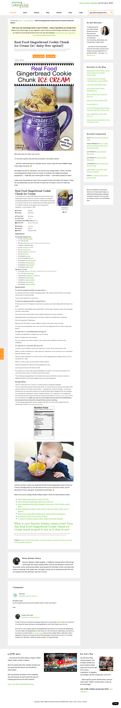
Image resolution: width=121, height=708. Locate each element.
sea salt (28, 256)
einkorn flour (26, 243)
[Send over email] (2, 358)
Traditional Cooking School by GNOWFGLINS (20, 5)
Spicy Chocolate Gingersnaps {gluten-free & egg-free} (35, 502)
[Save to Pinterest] (2, 354)
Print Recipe (51, 56)
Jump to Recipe (38, 56)
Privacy (79, 701)
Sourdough (28, 542)
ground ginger (30, 282)
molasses (25, 252)
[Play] (46, 670)
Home (20, 21)
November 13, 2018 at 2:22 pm (30, 617)
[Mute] (72, 670)
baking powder (30, 265)
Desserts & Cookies (52, 540)
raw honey (25, 254)
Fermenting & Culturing (65, 540)
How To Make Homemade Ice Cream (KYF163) (33, 499)
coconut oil (25, 247)
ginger (31, 258)
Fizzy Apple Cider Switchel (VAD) (97, 85)
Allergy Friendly (25, 540)
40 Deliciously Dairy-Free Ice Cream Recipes (33, 516)
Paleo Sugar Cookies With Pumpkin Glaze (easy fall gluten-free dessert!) (41, 514)
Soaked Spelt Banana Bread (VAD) (97, 100)
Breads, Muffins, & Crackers (38, 540)
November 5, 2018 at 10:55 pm (28, 596)
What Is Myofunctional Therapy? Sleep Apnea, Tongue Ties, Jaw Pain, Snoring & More (98, 73)
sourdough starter (27, 238)
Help (75, 701)
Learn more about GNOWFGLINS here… (21, 684)
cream (26, 271)
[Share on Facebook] (2, 350)
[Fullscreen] (75, 670)
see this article (64, 395)
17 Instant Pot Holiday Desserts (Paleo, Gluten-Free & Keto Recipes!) (40, 519)
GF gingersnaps (37, 633)
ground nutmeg (30, 262)
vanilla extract (30, 277)
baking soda (29, 267)
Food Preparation (28, 21)
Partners (84, 701)
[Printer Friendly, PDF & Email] (19, 60)
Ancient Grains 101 (92, 104)
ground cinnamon (31, 260)
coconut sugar (26, 249)
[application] (60, 662)
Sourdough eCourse (37, 404)
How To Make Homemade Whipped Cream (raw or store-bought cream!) (97, 146)
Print (65, 212)
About (71, 701)
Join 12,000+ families (88, 3)
